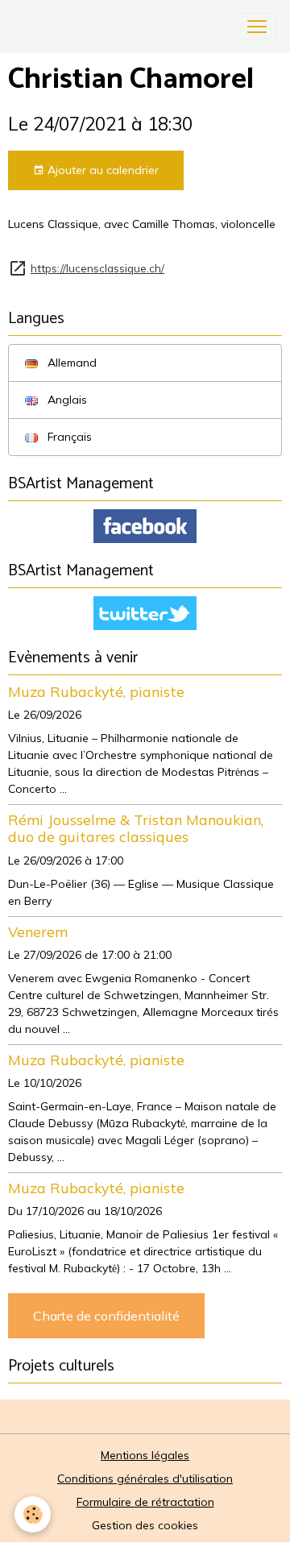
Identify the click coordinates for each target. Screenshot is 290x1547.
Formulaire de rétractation (145, 1502)
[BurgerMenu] (257, 26)
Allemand (70, 362)
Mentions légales (145, 1455)
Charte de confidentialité (106, 1316)
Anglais (65, 399)
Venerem (38, 931)
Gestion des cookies (145, 1525)
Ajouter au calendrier (101, 170)
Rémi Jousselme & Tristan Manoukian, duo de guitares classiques (135, 828)
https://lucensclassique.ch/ (97, 268)
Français (68, 436)
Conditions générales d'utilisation (145, 1478)
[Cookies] (32, 1514)
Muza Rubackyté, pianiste (96, 691)
